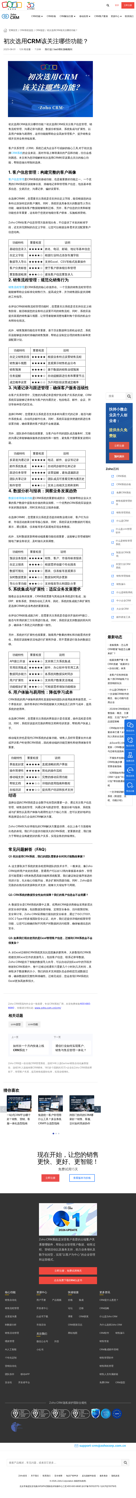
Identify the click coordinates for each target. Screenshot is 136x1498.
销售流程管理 (16, 287)
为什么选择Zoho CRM (111, 1324)
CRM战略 (104, 1308)
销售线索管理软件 (124, 502)
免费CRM (104, 1382)
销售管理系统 (123, 512)
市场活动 (41, 1324)
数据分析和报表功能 (20, 498)
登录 (117, 5)
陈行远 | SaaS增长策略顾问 (58, 49)
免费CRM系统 (123, 492)
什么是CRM (122, 520)
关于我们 (35, 1476)
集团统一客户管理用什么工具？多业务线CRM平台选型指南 (49, 1119)
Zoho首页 (22, 1476)
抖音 (56, 1341)
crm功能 (33, 1024)
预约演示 (119, 456)
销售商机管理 (106, 1366)
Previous (3, 1109)
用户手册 (41, 1300)
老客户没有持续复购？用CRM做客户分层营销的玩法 (118, 679)
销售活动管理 (12, 1333)
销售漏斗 (121, 584)
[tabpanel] (19, 1110)
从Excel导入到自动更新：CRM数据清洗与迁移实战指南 (118, 747)
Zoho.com (18, 5)
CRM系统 (16, 153)
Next (97, 1109)
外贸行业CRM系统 (123, 566)
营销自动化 (11, 1366)
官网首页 (13, 30)
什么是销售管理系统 (124, 542)
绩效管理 (9, 1341)
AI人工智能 (10, 1349)
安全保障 (58, 1476)
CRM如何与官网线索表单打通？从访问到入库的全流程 (118, 732)
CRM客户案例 (101, 16)
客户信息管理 (16, 179)
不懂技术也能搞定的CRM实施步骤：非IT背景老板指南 (119, 762)
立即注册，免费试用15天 (68, 1270)
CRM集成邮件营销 (109, 1349)
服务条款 (104, 1476)
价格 (70, 1300)
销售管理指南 (123, 576)
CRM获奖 (84, 1316)
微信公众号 (42, 1341)
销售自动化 (11, 1300)
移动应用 (83, 16)
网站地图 (72, 1333)
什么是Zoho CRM (108, 1316)
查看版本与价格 (82, 1177)
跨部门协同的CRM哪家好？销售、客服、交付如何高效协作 (81, 1119)
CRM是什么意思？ (109, 1300)
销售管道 (104, 1341)
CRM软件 (104, 1333)
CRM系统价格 (123, 484)
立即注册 (128, 5)
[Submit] (125, 1462)
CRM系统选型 (26, 30)
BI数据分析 (10, 1324)
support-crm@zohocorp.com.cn (102, 1446)
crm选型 (16, 1024)
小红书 (39, 1349)
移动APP (25, 1374)
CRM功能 (35, 16)
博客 (70, 1316)
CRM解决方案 (66, 16)
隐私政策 (115, 1476)
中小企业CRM (123, 600)
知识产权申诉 (72, 1476)
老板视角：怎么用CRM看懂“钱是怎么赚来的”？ (119, 649)
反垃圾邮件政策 (89, 1476)
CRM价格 (51, 16)
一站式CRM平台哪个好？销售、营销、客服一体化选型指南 (19, 1119)
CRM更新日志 (75, 1324)
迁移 (81, 1308)
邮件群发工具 (123, 617)
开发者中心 (42, 1308)
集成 (81, 1300)
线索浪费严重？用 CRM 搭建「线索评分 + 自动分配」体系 (119, 664)
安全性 (8, 1382)
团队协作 (9, 1374)
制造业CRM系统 (123, 554)
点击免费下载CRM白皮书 (68, 1280)
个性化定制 (11, 1357)
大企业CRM (122, 609)
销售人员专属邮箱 (109, 1374)
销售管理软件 (106, 1357)
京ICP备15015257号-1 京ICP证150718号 (98, 1486)
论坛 (70, 1308)
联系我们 (129, 16)
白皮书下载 (42, 1316)
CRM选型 (40, 30)
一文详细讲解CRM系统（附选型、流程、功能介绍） (118, 796)
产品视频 (56, 1300)
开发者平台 (24, 1382)
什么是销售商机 (124, 592)
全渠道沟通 (11, 1316)
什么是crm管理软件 (124, 531)
